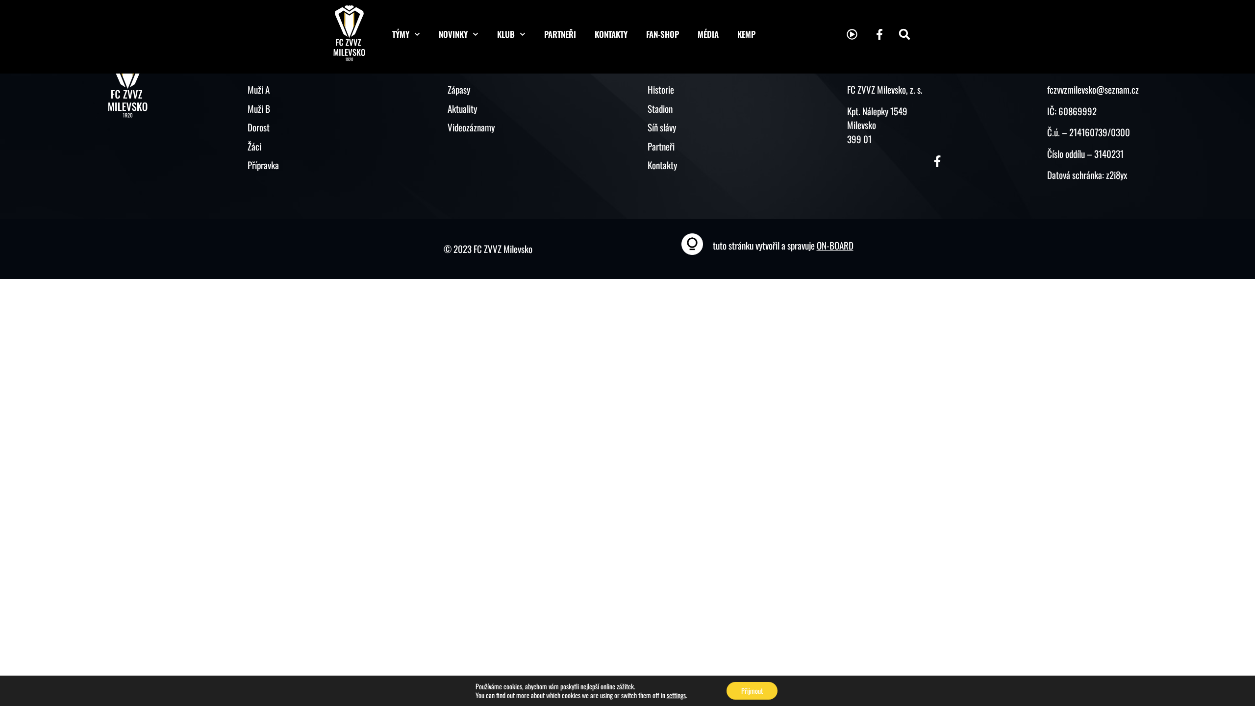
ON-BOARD (835, 245)
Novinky (453, 34)
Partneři (560, 34)
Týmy (400, 34)
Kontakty (611, 34)
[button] (904, 34)
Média (708, 34)
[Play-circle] (852, 34)
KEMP (746, 34)
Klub (506, 34)
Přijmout (752, 690)
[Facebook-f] (879, 34)
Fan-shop (662, 34)
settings (676, 695)
